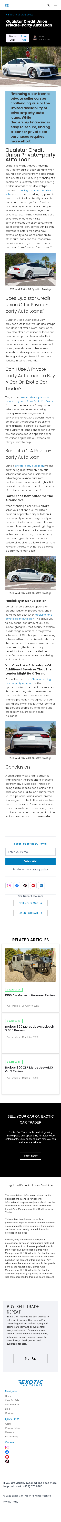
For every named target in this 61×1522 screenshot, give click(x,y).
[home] (14, 5)
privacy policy (40, 869)
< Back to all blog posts (19, 14)
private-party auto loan (29, 466)
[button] (55, 5)
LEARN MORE (30, 1156)
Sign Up (30, 1358)
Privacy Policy (10, 1501)
